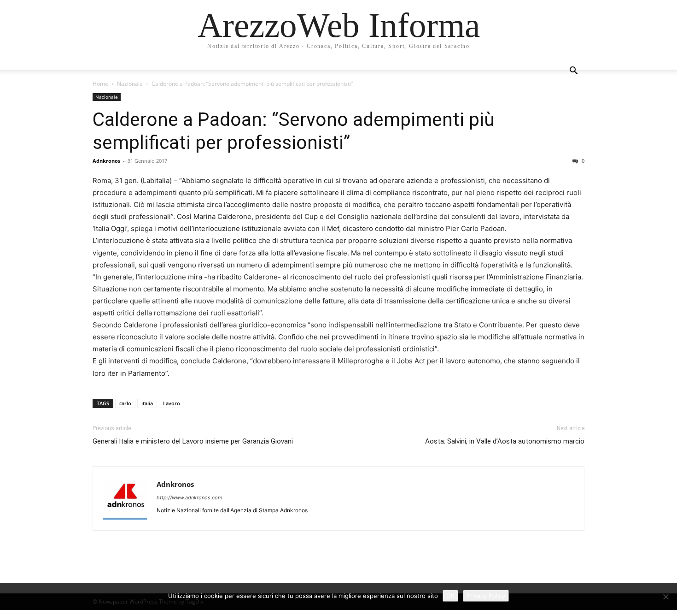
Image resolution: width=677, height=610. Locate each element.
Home (100, 84)
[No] (665, 596)
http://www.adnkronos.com (189, 497)
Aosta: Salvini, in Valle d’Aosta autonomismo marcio (504, 441)
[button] (573, 71)
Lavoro (171, 403)
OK (450, 595)
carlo (125, 403)
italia (147, 403)
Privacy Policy (486, 595)
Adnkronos (106, 160)
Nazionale (130, 84)
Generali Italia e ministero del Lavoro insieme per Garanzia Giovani (193, 441)
